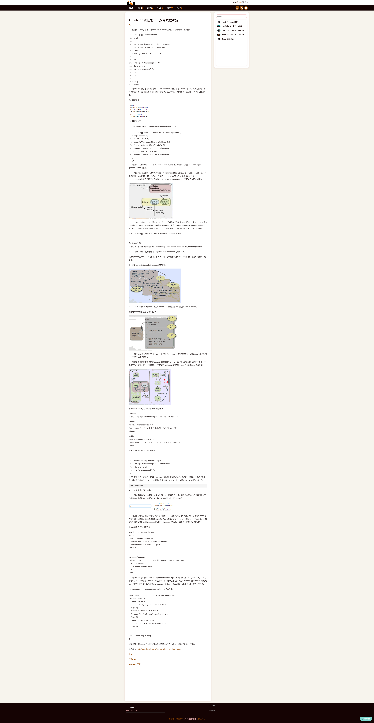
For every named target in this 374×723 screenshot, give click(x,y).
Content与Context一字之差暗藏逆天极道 (236, 30)
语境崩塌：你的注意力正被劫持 (233, 35)
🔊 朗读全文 (366, 719)
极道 (131, 8)
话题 (238, 2)
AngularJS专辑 (135, 664)
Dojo (234, 2)
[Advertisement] (168, 681)
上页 (130, 25)
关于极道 (212, 710)
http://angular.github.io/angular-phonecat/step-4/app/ (159, 649)
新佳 (242, 2)
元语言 (178, 8)
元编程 (169, 8)
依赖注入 (132, 659)
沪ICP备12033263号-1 (177, 719)
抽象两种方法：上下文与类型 (232, 26)
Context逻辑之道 (228, 39)
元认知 (139, 8)
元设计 (159, 8)
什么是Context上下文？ (230, 22)
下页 (130, 654)
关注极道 (212, 706)
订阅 (246, 2)
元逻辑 (149, 8)
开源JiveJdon (200, 719)
